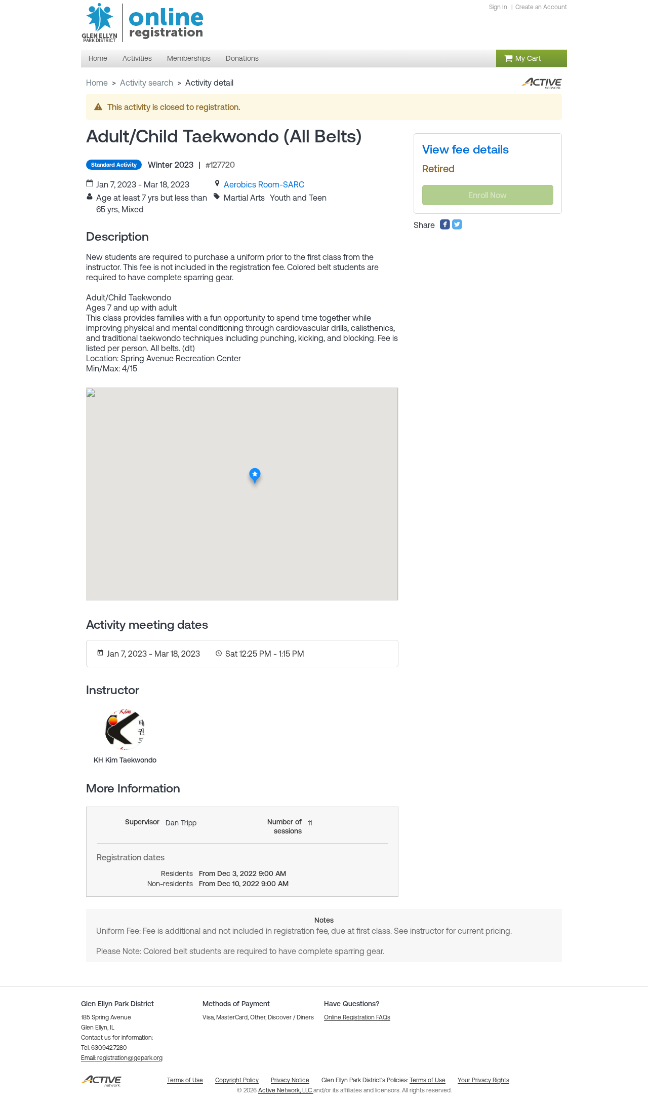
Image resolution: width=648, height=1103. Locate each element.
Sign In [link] (498, 7)
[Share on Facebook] (445, 227)
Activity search (146, 82)
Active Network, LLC (285, 1090)
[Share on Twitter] (457, 227)
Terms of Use (428, 1080)
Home (97, 82)
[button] (122, 1057)
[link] (264, 184)
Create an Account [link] (541, 7)
